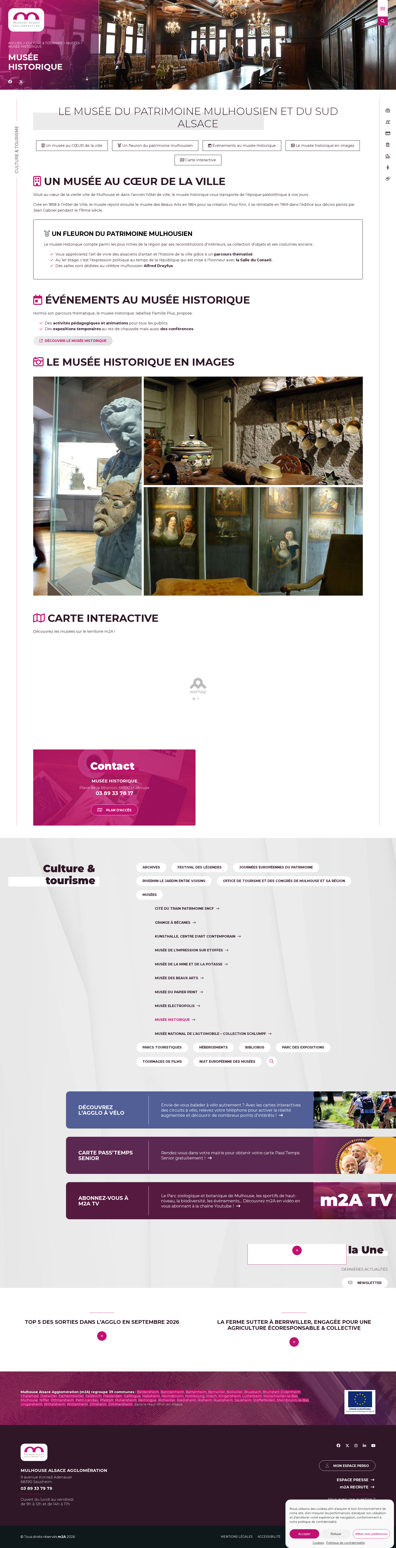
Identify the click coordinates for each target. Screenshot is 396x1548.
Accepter (304, 1534)
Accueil (15, 43)
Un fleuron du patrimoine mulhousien (157, 145)
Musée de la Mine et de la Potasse (188, 964)
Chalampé (30, 1519)
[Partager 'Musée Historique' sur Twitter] (21, 82)
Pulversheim (126, 1523)
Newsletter (369, 1283)
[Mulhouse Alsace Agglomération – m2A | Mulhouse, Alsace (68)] (26, 20)
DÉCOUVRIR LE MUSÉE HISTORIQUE (75, 341)
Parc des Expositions (303, 1047)
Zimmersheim (120, 1527)
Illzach (211, 1519)
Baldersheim (148, 1515)
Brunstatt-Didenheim (282, 1515)
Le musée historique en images (324, 145)
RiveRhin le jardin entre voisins (174, 881)
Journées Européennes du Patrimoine (276, 867)
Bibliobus (254, 1047)
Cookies (318, 1543)
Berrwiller (216, 1515)
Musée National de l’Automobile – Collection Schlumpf (210, 1034)
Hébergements (213, 1047)
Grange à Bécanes (172, 923)
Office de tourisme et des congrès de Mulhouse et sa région (284, 881)
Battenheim (196, 1515)
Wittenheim (77, 1527)
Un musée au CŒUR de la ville (73, 145)
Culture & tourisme (44, 43)
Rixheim (205, 1523)
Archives (151, 867)
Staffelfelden (264, 1523)
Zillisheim (98, 1527)
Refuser (336, 1534)
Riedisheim (186, 1523)
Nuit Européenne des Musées (227, 1062)
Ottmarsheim (62, 1523)
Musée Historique (172, 1020)
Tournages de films (162, 1062)
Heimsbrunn (172, 1519)
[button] (383, 8)
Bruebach (252, 1515)
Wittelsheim (54, 1527)
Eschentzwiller (71, 1519)
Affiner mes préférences (371, 1534)
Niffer (44, 1523)
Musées (73, 43)
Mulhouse (29, 1523)
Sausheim (243, 1523)
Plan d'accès (119, 810)
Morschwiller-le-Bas (280, 1519)
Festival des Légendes (200, 867)
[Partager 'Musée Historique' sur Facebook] (10, 82)
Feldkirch (93, 1519)
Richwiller (166, 1523)
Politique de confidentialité (345, 1543)
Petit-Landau (86, 1523)
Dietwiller (48, 1519)
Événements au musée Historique (243, 145)
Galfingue (132, 1519)
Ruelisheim (223, 1523)
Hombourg (194, 1519)
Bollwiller (234, 1515)
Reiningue (147, 1523)
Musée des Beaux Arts (176, 978)
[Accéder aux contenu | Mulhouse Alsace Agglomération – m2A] (87, 82)
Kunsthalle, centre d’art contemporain (195, 936)
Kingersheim (229, 1519)
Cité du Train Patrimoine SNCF (184, 909)
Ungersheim (31, 1527)
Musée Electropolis (175, 1006)
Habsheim (151, 1519)
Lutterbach (252, 1519)
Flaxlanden (112, 1519)
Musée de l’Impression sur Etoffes (189, 950)
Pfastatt (107, 1523)
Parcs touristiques (162, 1047)
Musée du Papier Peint (176, 992)
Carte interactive (200, 160)
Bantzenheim (172, 1515)
